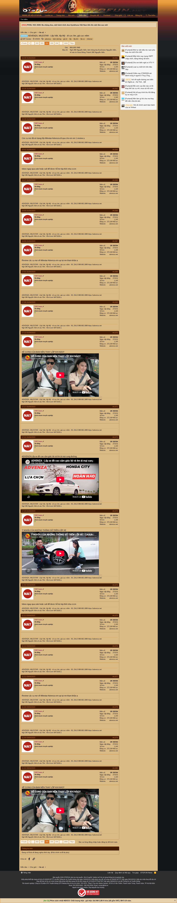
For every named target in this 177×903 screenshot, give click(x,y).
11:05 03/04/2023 (28, 585)
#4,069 (115, 302)
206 (56, 43)
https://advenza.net (95, 81)
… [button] (33, 43)
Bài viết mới (127, 46)
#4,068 (115, 272)
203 (42, 43)
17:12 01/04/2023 (28, 333)
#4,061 (115, 58)
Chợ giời (118, 15)
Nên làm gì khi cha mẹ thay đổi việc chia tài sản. (139, 100)
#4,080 (115, 768)
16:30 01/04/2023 (28, 58)
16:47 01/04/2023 (28, 180)
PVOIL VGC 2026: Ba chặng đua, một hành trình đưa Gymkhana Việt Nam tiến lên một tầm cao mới (67, 25)
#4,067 (115, 241)
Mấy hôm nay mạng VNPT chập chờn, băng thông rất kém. (139, 57)
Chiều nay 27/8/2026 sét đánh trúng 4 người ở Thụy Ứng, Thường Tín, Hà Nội (138, 74)
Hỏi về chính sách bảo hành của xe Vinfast (140, 106)
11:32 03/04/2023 (28, 768)
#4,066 (115, 211)
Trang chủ (60, 15)
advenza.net (113, 71)
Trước (24, 43)
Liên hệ (110, 873)
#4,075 (115, 615)
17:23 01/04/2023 (28, 511)
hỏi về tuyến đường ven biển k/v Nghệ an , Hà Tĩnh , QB (139, 81)
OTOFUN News (146, 873)
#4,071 (115, 407)
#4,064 (115, 149)
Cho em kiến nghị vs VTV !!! (139, 62)
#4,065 (115, 180)
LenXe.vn (49, 15)
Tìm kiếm (24, 19)
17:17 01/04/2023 (28, 407)
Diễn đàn (82, 15)
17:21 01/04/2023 (28, 437)
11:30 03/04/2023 (28, 738)
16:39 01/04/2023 (28, 119)
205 (51, 43)
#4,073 (115, 511)
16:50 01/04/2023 (28, 211)
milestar (89, 39)
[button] (76, 15)
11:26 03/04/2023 (28, 707)
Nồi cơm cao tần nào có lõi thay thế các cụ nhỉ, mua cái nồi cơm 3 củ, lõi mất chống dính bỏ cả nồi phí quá (140, 87)
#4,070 (115, 333)
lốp (70, 39)
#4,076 (115, 646)
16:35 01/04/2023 (28, 89)
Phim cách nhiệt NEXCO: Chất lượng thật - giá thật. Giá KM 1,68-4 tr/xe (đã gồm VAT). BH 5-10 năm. (90, 901)
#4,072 (115, 437)
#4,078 (115, 707)
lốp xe (82, 39)
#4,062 (115, 89)
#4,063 (115, 119)
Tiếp (71, 43)
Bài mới (71, 15)
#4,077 (115, 676)
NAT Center (26, 39)
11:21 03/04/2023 (28, 676)
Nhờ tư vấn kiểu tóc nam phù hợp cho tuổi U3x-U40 (140, 51)
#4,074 (115, 585)
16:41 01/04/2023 (28, 149)
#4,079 (115, 738)
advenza (48, 39)
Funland (107, 15)
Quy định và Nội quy (122, 873)
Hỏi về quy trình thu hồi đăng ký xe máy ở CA (140, 93)
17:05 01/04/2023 (28, 302)
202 (37, 43)
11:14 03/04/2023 (28, 646)
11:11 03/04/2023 (28, 615)
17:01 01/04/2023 (28, 272)
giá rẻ (65, 39)
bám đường (57, 39)
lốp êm (76, 39)
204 (47, 43)
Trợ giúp (135, 873)
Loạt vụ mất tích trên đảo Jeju (138, 68)
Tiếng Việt (27, 873)
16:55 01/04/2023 (28, 241)
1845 (66, 43)
